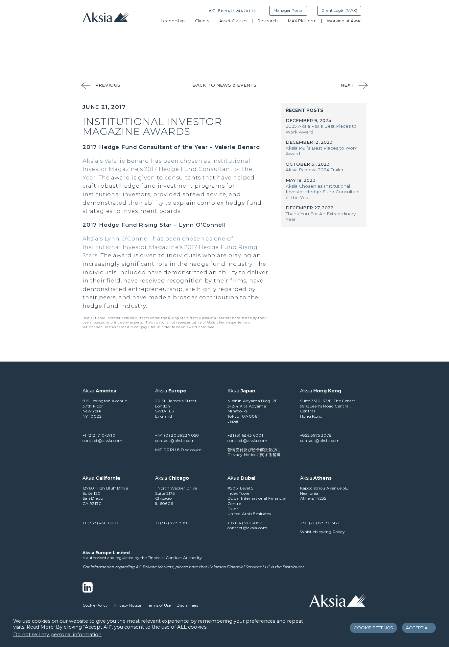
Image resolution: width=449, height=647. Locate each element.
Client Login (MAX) (339, 10)
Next (347, 85)
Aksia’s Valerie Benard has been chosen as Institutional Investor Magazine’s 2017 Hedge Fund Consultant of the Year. (167, 169)
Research (267, 20)
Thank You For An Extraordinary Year (321, 216)
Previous (108, 85)
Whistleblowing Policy (322, 531)
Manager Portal (288, 10)
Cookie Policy (95, 605)
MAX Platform (302, 20)
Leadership (173, 20)
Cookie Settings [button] (373, 627)
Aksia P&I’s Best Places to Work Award (321, 151)
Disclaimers (187, 605)
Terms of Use (159, 605)
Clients (202, 20)
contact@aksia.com (102, 440)
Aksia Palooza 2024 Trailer (314, 169)
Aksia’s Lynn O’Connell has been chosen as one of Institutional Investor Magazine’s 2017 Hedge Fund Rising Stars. (170, 247)
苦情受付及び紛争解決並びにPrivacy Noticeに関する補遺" (255, 452)
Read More (40, 627)
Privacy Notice (127, 605)
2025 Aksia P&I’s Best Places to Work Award (321, 129)
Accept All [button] (419, 627)
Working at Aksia (344, 20)
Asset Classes (233, 20)
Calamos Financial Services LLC (239, 566)
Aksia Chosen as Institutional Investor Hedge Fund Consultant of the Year (323, 191)
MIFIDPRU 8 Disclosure (178, 449)
